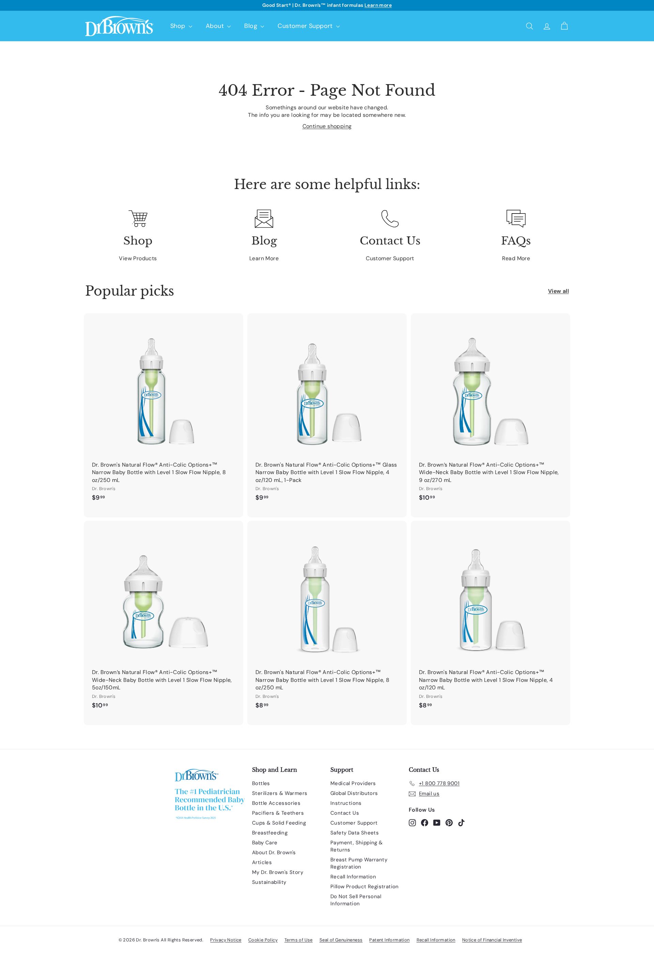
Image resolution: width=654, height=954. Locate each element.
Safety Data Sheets (354, 832)
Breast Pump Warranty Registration (358, 863)
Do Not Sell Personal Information (355, 900)
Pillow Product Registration (364, 886)
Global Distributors (354, 793)
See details (367, 5)
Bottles (261, 783)
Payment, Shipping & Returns (356, 846)
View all (558, 291)
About (215, 26)
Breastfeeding (269, 832)
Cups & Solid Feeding (279, 822)
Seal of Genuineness (341, 940)
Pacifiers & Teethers (278, 813)
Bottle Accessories (276, 803)
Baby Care (265, 842)
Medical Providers (353, 783)
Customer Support (306, 26)
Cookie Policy (263, 940)
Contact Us (344, 813)
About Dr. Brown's (274, 852)
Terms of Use (298, 940)
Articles (262, 862)
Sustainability (269, 882)
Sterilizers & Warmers (279, 793)
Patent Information (389, 940)
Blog (251, 26)
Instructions (346, 803)
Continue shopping (327, 126)
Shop (178, 26)
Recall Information (353, 876)
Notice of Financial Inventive (492, 940)
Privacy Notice (226, 940)
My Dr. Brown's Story (277, 872)
